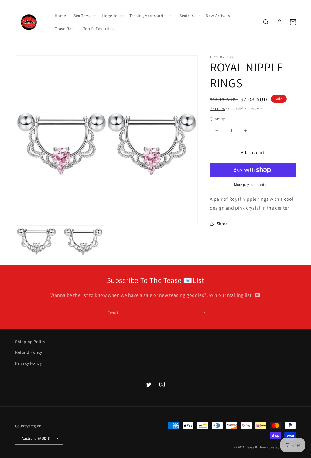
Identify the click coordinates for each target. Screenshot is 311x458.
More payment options (253, 184)
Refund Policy (28, 352)
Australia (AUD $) (36, 438)
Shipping (217, 108)
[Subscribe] (203, 313)
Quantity (217, 118)
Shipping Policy (30, 341)
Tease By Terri (256, 447)
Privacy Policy (28, 363)
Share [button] (222, 223)
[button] (84, 15)
